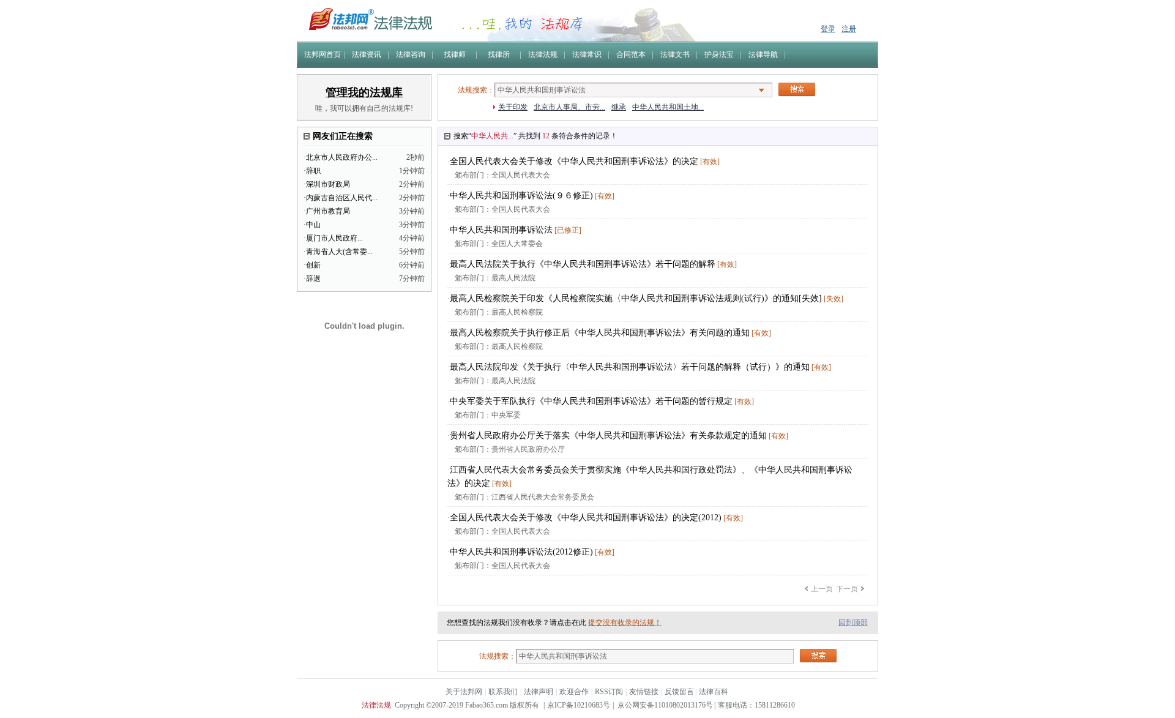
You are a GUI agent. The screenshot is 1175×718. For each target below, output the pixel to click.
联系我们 (503, 691)
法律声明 (538, 691)
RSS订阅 (609, 691)
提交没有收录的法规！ (625, 622)
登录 (828, 28)
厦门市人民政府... (334, 238)
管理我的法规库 (364, 92)
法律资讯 (366, 54)
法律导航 (763, 54)
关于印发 (513, 107)
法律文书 (675, 54)
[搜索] (796, 90)
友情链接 (643, 691)
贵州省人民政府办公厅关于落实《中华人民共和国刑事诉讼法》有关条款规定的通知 (608, 435)
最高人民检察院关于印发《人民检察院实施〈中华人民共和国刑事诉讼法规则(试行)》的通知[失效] (636, 298)
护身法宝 (719, 54)
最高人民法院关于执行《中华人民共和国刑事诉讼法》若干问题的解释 (582, 264)
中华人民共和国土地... (668, 107)
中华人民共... (492, 136)
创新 (313, 265)
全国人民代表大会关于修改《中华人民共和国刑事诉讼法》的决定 (574, 161)
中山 (313, 224)
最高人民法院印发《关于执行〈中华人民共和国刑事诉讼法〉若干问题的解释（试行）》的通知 (630, 367)
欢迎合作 (574, 691)
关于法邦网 (464, 691)
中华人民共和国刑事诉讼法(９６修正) (521, 195)
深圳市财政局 (328, 184)
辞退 (313, 278)
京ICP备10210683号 (578, 705)
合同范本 (631, 54)
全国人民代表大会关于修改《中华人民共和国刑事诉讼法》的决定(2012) (586, 517)
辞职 (313, 170)
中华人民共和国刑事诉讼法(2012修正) (521, 551)
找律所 (499, 54)
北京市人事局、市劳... (569, 107)
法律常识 (587, 54)
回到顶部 (853, 622)
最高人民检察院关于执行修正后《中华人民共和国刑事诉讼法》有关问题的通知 (600, 332)
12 (546, 136)
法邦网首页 (322, 54)
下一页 (847, 589)
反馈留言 (679, 691)
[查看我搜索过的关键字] (762, 90)
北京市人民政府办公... (342, 157)
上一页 (822, 589)
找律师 (455, 54)
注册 (848, 28)
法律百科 (713, 691)
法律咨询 (410, 54)
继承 (618, 107)
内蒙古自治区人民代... (342, 197)
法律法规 (543, 54)
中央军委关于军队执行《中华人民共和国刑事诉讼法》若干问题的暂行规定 (591, 401)
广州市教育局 (328, 211)
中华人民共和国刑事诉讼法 (501, 229)
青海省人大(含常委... (339, 251)
